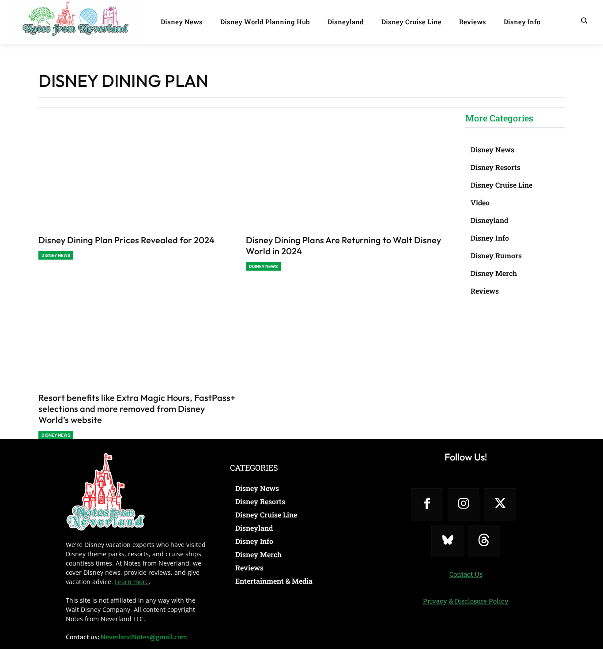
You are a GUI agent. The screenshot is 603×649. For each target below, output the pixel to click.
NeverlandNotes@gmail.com (144, 637)
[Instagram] (464, 504)
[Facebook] (427, 504)
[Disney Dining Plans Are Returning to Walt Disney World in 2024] (345, 181)
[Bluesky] (447, 541)
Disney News (55, 255)
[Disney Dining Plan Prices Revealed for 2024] (137, 181)
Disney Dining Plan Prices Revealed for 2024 (126, 239)
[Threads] (484, 541)
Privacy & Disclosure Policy (466, 600)
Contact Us (465, 574)
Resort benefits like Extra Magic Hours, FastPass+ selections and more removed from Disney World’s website (136, 408)
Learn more (132, 581)
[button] (584, 20)
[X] (500, 504)
